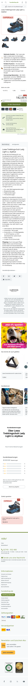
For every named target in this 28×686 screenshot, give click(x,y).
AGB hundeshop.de (6, 578)
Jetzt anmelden (8, 652)
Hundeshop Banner (6, 606)
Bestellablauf (4, 545)
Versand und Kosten (6, 574)
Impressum (4, 584)
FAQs (2, 543)
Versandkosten (24, 101)
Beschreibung (5, 144)
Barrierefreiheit (5, 586)
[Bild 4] (23, 39)
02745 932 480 (9, 124)
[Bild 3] (14, 39)
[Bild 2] (5, 39)
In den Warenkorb (14, 103)
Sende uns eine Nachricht (14, 557)
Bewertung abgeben (14, 486)
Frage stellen (7, 279)
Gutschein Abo (5, 602)
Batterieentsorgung (6, 582)
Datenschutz (4, 576)
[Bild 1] (14, 24)
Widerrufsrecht (5, 580)
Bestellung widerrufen (8, 594)
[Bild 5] (5, 45)
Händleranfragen (5, 604)
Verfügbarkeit (15, 144)
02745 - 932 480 (10, 549)
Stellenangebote (5, 600)
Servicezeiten (4, 608)
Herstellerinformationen (8, 270)
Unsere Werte (4, 598)
